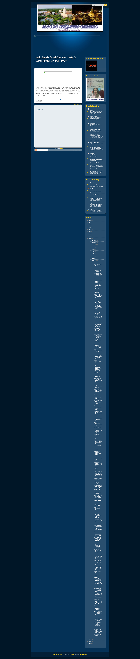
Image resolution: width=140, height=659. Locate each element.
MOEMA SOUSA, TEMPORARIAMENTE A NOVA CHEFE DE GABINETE (98, 324)
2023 (90, 227)
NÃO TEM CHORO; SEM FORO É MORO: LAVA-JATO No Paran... (98, 481)
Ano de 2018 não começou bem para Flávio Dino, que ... (98, 562)
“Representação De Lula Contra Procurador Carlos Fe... (98, 545)
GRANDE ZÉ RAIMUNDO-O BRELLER (97, 341)
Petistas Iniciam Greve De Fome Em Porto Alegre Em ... (98, 475)
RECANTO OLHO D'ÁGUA (97, 265)
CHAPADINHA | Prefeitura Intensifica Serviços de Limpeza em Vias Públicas (96, 126)
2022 (90, 229)
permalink (62, 99)
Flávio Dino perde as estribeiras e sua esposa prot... (98, 407)
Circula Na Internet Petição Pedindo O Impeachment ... (98, 318)
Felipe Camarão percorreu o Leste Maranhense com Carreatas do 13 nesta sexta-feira (96, 185)
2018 (90, 238)
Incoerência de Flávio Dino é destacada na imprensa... (97, 269)
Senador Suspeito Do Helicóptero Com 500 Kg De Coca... (98, 613)
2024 (90, 225)
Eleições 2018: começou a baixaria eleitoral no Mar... (98, 452)
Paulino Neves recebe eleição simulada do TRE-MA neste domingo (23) (96, 112)
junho (93, 251)
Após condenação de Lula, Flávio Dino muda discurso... (98, 290)
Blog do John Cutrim (94, 209)
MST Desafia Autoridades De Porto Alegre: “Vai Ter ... (98, 551)
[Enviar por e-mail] (37, 101)
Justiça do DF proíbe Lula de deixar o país (97, 285)
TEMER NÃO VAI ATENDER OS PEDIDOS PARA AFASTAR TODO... (98, 430)
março (93, 258)
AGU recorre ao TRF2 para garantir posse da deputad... (98, 380)
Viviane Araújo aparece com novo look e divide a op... (97, 369)
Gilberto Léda (92, 182)
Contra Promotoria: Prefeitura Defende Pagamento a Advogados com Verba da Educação (95, 119)
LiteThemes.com (83, 654)
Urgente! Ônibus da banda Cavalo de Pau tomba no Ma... (98, 418)
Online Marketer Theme (57, 654)
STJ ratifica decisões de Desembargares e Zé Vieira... (98, 509)
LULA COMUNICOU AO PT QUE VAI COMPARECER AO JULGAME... (98, 584)
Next (80, 104)
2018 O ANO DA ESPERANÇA (97, 635)
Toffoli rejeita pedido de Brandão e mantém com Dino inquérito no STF (96, 191)
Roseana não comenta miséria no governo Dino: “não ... (98, 463)
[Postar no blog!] (38, 101)
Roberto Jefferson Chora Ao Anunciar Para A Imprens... (98, 573)
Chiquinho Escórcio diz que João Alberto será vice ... (98, 413)
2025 (90, 222)
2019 (90, 236)
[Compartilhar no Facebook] (41, 101)
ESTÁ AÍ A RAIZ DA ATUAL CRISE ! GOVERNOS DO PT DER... (98, 625)
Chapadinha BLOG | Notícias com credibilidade (96, 163)
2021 (90, 231)
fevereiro (94, 260)
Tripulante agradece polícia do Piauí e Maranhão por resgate (96, 211)
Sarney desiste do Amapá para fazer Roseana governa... (98, 497)
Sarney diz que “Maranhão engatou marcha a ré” (98, 424)
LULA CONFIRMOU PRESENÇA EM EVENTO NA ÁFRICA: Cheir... (98, 595)
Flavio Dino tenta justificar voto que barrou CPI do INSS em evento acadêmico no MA (96, 199)
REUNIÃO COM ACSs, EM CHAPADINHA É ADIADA (98, 491)
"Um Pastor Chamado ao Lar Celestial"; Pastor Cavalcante (95, 131)
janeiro (93, 262)
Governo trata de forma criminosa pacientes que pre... (98, 441)
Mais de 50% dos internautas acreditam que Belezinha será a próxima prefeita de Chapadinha (96, 159)
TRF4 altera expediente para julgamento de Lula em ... (98, 374)
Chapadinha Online (94, 157)
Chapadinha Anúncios (94, 168)
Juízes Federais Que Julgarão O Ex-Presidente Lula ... (98, 301)
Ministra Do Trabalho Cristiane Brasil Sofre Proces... (98, 533)
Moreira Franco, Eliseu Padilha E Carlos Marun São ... (98, 356)
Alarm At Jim (92, 154)
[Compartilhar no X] (40, 101)
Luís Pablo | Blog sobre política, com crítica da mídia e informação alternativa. (96, 196)
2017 (90, 639)
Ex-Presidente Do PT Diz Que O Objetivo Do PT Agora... (98, 589)
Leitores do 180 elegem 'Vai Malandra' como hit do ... (98, 385)
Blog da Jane (92, 153)
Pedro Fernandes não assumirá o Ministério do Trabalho (98, 607)
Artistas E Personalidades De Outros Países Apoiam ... (98, 363)
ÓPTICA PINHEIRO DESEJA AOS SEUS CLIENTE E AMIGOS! (98, 630)
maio (93, 253)
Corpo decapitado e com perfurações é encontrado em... (98, 391)
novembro (94, 242)
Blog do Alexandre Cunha (95, 129)
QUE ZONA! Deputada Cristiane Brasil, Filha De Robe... (98, 578)
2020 (90, 234)
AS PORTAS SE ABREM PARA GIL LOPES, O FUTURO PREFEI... (97, 540)
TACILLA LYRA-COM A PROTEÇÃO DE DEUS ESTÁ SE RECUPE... (98, 601)
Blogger (61, 148)
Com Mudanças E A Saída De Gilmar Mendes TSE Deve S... (98, 335)
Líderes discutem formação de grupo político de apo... (98, 458)
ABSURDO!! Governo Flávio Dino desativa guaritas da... (98, 436)
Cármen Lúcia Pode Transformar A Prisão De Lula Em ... (98, 567)
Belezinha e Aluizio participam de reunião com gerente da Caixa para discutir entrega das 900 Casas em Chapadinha (96, 138)
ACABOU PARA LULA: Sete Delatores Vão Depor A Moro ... (98, 345)
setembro (94, 244)
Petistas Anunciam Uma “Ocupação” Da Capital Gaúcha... (98, 312)
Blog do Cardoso (93, 203)
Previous (76, 104)
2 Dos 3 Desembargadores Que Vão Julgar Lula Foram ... (98, 351)
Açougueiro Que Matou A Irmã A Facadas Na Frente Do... (98, 521)
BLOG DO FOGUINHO (94, 142)
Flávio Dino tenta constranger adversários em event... (98, 447)
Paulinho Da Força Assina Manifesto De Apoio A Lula (98, 486)
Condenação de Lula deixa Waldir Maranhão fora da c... (98, 275)
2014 (90, 646)
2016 (90, 641)
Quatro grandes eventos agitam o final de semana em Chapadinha (96, 166)
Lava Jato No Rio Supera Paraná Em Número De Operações (98, 618)
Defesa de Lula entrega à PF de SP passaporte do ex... (98, 296)
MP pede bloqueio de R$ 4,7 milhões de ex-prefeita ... (98, 402)
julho (93, 249)
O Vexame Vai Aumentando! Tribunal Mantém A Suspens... (98, 307)
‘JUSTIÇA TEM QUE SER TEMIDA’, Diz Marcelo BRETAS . (97, 515)
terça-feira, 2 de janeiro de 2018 (45, 64)
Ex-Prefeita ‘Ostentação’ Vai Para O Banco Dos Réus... (98, 330)
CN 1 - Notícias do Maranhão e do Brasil (96, 109)
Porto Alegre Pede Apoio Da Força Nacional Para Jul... (98, 556)
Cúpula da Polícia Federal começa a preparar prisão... (98, 280)
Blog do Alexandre (93, 116)
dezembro (94, 240)
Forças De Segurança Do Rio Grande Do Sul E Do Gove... (98, 469)
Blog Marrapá (92, 188)
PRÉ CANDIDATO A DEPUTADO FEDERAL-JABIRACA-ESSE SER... (98, 503)
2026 (90, 220)
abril (93, 256)
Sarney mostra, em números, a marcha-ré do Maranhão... (98, 396)
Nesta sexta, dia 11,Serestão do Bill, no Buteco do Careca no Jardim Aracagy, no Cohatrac (96, 205)
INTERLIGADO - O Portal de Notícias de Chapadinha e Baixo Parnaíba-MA (96, 172)
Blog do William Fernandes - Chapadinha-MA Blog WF (96, 134)
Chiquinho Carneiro (57, 64)
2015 (90, 643)
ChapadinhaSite (93, 123)
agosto (93, 247)
